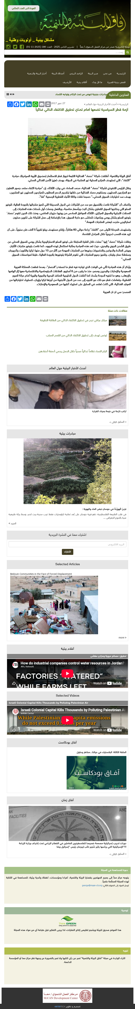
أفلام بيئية (82, 82)
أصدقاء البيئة (58, 73)
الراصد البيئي (76, 73)
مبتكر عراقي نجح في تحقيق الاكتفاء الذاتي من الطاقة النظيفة (73, 320)
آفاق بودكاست (67, 743)
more (122, 637)
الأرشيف (67, 82)
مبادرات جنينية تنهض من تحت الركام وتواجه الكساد (81, 94)
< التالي (113, 422)
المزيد (13, 523)
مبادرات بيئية (67, 434)
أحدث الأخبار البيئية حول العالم (101, 104)
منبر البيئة (93, 73)
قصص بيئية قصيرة (116, 82)
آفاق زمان (68, 800)
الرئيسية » (122, 104)
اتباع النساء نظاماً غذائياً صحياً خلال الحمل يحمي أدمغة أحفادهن (72, 351)
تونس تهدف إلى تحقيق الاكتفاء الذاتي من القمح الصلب (76, 335)
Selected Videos (67, 696)
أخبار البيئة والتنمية (36, 73)
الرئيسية (121, 73)
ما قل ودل (97, 82)
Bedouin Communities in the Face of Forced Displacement (41, 574)
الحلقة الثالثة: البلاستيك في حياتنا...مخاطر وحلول (101, 752)
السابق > (122, 421)
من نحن (107, 73)
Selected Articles (67, 564)
